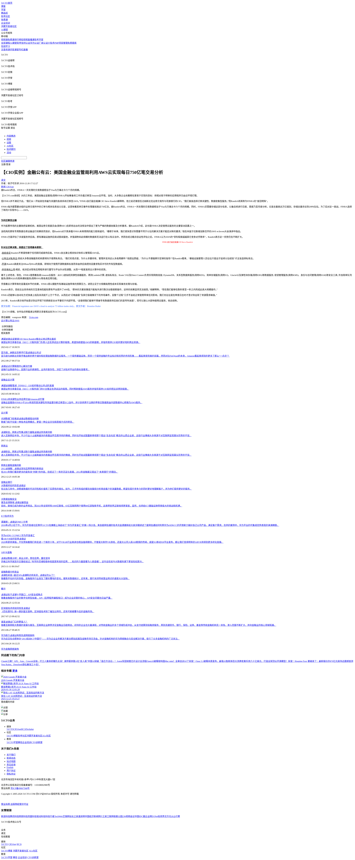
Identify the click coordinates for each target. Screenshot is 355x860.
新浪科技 (5, 816)
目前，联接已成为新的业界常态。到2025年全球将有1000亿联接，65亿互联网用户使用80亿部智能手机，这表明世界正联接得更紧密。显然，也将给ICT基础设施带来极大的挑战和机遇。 (91, 506)
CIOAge (17, 729)
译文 (3, 180)
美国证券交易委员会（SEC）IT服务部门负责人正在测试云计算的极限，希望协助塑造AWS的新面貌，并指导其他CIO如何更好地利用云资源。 (70, 342)
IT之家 (103, 816)
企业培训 (5, 23)
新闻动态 (11, 758)
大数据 (4, 499)
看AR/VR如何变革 (13, 539)
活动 (9, 152)
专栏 (21, 49)
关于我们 (11, 755)
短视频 (24, 39)
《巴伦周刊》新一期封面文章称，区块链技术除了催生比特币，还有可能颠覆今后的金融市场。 (47, 611)
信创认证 (25, 43)
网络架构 (14, 649)
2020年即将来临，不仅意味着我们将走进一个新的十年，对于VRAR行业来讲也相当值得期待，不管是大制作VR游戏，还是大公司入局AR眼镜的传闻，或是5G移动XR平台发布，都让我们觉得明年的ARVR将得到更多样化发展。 (112, 542)
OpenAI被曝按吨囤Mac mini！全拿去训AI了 (168, 661)
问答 (12, 49)
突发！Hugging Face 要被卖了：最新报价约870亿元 (313, 661)
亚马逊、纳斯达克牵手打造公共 (21, 352)
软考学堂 (38, 39)
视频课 (4, 39)
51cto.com (33, 317)
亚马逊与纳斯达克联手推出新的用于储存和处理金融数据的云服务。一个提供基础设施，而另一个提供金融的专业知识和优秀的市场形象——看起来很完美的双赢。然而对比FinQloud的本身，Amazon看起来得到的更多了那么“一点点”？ (115, 356)
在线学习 (5, 46)
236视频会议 (128, 816)
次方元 (167, 816)
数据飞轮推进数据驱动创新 (20, 418)
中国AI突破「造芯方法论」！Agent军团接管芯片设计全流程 (117, 661)
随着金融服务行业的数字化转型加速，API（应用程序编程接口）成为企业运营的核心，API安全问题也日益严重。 (57, 598)
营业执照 (6, 804)
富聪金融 (12, 465)
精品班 (4, 13)
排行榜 (17, 39)
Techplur (30, 729)
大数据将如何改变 (13, 485)
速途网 (81, 816)
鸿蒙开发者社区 (9, 26)
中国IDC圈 (140, 816)
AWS (16, 320)
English (10, 767)
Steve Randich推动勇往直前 (28, 339)
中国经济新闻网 (92, 816)
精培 (20, 742)
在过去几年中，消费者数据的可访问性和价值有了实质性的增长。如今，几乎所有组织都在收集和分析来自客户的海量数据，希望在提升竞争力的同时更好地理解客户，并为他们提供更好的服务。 (96, 489)
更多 (15, 670)
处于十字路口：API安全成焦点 (21, 594)
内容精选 (11, 136)
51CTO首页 (6, 3)
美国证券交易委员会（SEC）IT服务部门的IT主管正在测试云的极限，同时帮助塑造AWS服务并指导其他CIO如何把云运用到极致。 (65, 389)
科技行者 (49, 816)
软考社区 (5, 16)
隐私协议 (11, 774)
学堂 (3, 9)
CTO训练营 (36, 742)
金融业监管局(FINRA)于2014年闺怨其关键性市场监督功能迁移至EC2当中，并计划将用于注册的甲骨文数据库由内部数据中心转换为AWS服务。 (71, 402)
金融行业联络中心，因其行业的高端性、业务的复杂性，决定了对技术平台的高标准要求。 (45, 369)
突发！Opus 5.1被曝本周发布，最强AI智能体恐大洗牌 (215, 661)
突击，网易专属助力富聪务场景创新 (26, 432)
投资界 (161, 816)
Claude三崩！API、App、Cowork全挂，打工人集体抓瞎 (28, 661)
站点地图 (11, 761)
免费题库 (72, 43)
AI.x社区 (46, 736)
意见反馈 (11, 765)
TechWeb (58, 816)
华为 (11, 516)
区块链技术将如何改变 (15, 608)
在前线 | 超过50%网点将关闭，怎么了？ (28, 575)
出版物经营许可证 (19, 804)
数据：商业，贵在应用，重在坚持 (25, 558)
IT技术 (51, 43)
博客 (3, 6)
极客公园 (118, 816)
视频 (9, 139)
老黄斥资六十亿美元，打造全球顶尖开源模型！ (264, 661)
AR (2, 552)
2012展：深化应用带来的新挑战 (22, 468)
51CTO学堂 (12, 742)
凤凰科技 (32, 816)
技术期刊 (11, 149)
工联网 (110, 816)
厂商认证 (43, 43)
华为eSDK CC (8, 535)
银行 (10, 482)
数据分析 (10, 572)
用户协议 (11, 770)
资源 (8, 49)
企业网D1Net (151, 816)
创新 (19, 465)
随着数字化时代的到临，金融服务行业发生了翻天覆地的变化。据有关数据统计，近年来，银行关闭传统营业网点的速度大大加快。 (65, 578)
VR (5, 552)
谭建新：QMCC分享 (14, 522)
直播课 (31, 39)
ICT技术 (5, 516)
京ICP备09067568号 (20, 788)
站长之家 (73, 816)
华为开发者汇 (28, 535)
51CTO (10, 729)
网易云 (4, 446)
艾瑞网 (66, 816)
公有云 (11, 320)
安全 (14, 499)
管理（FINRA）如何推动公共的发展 (27, 385)
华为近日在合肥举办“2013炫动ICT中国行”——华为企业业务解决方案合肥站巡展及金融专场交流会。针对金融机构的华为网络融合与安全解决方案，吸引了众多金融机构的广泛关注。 (90, 639)
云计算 (4, 320)
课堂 (16, 49)
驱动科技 (41, 816)
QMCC (18, 535)
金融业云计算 (7, 380)
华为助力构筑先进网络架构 (17, 635)
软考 (19, 43)
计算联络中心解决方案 (16, 366)
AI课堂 (4, 29)
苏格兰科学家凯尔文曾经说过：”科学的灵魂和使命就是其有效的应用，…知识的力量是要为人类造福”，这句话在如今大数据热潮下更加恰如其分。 (72, 561)
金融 (10, 499)
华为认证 (34, 43)
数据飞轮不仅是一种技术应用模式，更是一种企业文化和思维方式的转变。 (37, 422)
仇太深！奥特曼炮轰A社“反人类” (71, 661)
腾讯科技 (14, 816)
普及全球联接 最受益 (14, 502)
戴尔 (3, 589)
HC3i (23, 729)
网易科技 (23, 816)
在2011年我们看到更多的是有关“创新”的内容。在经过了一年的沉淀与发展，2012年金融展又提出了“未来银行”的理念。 (59, 472)
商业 (16, 572)
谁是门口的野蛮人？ (14, 622)
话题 (9, 142)
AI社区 (10, 146)
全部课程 (5, 43)
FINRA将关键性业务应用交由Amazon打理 (22, 399)
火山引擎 (175, 816)
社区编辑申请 (7, 161)
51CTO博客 (12, 736)
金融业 (4, 482)
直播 (25, 49)
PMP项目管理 (61, 43)
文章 (3, 49)
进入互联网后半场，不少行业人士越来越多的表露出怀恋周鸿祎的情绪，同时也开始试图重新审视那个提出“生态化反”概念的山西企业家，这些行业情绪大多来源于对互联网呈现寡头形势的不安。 (96, 435)
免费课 (4, 19)
